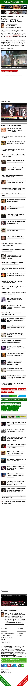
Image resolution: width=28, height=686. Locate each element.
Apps (16, 410)
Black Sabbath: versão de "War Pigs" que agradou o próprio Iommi (16, 327)
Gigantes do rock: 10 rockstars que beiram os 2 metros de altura (16, 431)
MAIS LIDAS (20, 633)
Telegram (10, 405)
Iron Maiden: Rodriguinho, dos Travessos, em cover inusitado (16, 142)
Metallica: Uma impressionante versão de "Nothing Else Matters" (14, 293)
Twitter (10, 407)
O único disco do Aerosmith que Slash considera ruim (16, 460)
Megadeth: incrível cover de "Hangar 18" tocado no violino (13, 496)
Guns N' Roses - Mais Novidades (9, 71)
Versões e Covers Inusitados (8, 16)
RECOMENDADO (21, 631)
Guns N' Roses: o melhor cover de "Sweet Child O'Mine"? (12, 281)
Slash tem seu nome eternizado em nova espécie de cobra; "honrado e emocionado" (16, 490)
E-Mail (11, 410)
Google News (4, 410)
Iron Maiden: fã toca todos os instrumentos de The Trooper (15, 237)
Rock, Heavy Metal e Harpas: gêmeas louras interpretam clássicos (12, 263)
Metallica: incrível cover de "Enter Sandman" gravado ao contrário (15, 335)
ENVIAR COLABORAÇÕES (7, 633)
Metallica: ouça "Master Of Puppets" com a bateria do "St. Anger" (16, 348)
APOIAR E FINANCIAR (6, 637)
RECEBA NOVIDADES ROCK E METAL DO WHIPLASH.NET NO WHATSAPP (14, 2)
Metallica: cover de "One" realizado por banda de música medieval (16, 307)
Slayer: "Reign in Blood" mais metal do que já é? (13, 194)
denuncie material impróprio (8, 655)
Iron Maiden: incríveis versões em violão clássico (16, 222)
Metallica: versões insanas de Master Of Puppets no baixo (15, 161)
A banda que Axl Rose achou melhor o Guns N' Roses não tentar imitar (15, 475)
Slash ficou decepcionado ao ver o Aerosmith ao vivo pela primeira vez (15, 468)
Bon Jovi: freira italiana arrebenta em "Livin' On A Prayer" (14, 300)
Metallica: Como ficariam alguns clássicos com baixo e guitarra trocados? (16, 377)
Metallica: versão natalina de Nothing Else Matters (15, 207)
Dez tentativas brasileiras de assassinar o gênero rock (15, 354)
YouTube (16, 407)
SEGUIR (3, 639)
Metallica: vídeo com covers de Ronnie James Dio (16, 229)
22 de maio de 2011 (16, 27)
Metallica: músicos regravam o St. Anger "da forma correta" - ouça (16, 320)
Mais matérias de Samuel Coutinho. (14, 624)
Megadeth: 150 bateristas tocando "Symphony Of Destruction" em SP (14, 362)
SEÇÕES (19, 635)
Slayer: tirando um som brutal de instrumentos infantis (11, 313)
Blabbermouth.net (12, 25)
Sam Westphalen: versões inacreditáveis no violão (14, 268)
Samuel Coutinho (12, 24)
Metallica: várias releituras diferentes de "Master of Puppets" (14, 256)
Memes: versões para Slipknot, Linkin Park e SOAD (16, 200)
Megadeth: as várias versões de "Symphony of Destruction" (16, 181)
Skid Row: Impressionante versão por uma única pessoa (15, 369)
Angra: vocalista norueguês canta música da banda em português (12, 341)
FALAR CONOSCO (5, 642)
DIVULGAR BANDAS (6, 635)
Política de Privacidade (19, 656)
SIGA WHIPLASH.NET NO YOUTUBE (11, 67)
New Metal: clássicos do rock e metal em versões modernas (14, 244)
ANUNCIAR (4, 631)
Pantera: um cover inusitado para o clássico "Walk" (15, 215)
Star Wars (9, 36)
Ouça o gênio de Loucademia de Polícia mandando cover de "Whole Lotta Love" (13, 189)
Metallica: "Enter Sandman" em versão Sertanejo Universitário (16, 274)
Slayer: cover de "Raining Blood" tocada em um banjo (13, 287)
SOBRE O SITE (4, 628)
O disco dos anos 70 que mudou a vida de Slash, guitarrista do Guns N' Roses (16, 446)
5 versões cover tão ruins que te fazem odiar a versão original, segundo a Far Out (16, 483)
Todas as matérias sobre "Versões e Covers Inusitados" (12, 383)
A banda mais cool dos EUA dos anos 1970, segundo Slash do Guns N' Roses (16, 438)
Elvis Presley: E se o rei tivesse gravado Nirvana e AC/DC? (13, 250)
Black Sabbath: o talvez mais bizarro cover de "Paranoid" (12, 176)
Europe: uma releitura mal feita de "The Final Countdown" (13, 155)
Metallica (4, 391)
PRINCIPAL (20, 628)
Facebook (17, 405)
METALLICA (16, 35)
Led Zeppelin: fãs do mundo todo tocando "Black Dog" (15, 168)
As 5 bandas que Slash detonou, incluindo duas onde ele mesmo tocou (16, 424)
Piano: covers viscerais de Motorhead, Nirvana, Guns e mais (13, 149)
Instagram (4, 407)
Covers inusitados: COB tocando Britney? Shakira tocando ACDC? (14, 130)
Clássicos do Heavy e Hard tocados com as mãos (13, 136)
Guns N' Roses (20, 16)
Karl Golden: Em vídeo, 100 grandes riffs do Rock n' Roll (13, 502)
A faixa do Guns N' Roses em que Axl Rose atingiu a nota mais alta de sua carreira (15, 453)
